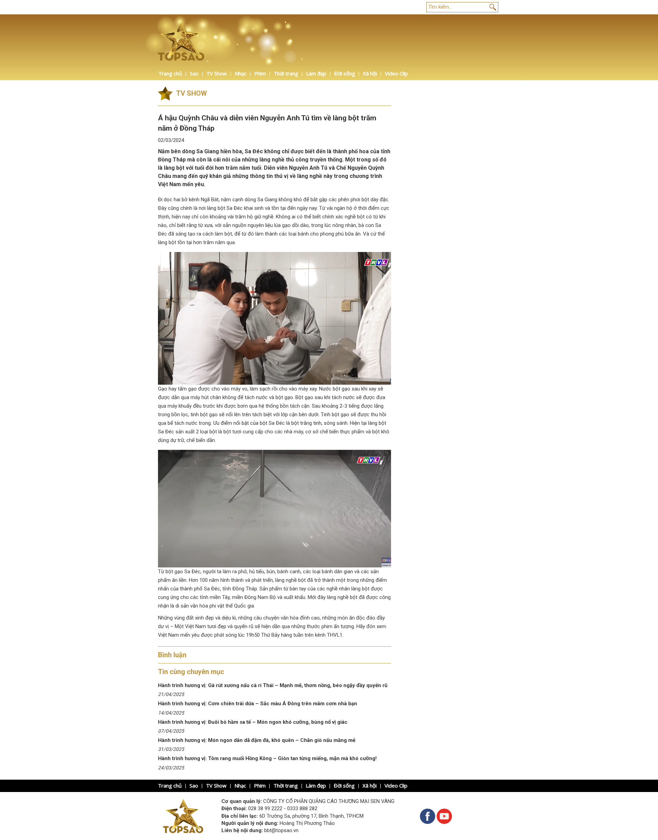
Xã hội (370, 73)
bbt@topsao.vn (281, 830)
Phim (260, 73)
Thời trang (286, 73)
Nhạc (240, 73)
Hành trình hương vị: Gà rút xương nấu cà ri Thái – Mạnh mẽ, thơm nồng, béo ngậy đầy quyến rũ (272, 685)
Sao (194, 73)
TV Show (216, 73)
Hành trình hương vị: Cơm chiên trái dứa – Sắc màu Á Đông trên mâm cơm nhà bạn (257, 703)
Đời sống (344, 73)
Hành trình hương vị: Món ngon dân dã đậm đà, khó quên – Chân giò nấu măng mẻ (257, 740)
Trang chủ (170, 73)
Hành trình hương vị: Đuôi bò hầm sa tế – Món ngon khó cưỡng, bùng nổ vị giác (253, 722)
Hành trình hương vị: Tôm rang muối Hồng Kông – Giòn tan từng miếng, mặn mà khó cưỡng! (267, 758)
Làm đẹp (316, 73)
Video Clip (396, 73)
